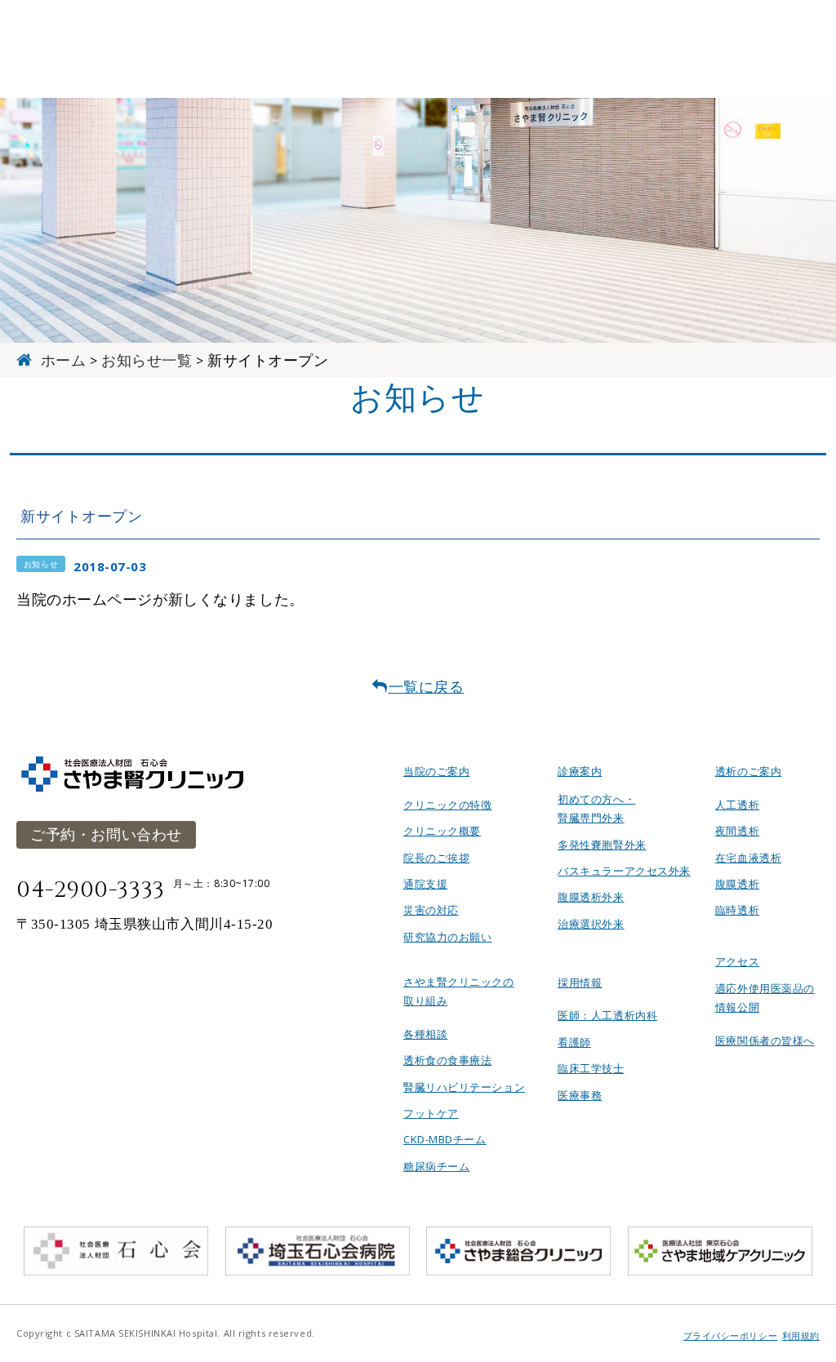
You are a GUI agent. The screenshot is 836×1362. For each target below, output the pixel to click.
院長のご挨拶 (436, 857)
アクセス (737, 961)
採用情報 (580, 982)
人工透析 (737, 804)
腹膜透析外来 (591, 897)
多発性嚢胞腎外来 (602, 844)
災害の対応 (431, 910)
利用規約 (801, 1336)
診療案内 (580, 771)
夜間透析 (737, 830)
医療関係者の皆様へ (765, 1040)
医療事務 (580, 1095)
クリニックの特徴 (447, 804)
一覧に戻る (427, 686)
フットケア (431, 1113)
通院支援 (425, 883)
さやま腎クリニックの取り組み (458, 991)
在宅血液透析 (748, 857)
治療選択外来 (591, 923)
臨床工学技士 (591, 1068)
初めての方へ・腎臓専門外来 (596, 808)
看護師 (574, 1042)
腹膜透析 (737, 883)
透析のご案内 (748, 771)
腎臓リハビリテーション (464, 1087)
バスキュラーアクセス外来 (624, 870)
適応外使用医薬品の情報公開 (765, 997)
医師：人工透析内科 (607, 1015)
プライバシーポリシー (730, 1336)
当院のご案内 (436, 771)
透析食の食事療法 (447, 1060)
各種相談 (425, 1034)
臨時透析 (737, 910)
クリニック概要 (442, 830)
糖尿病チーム (436, 1166)
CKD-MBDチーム (445, 1139)
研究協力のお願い (447, 936)
